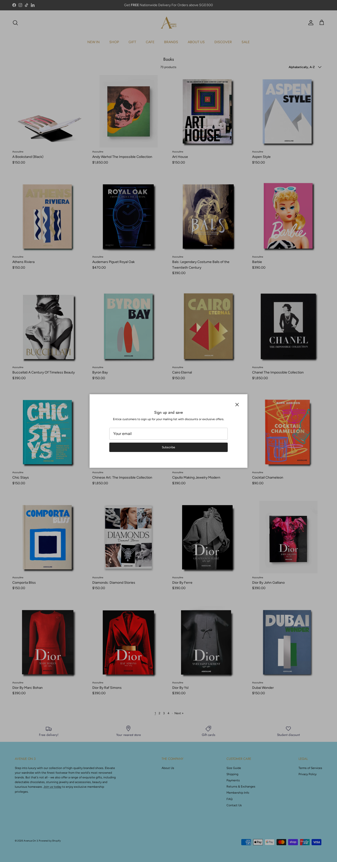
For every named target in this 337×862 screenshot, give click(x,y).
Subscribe (168, 447)
